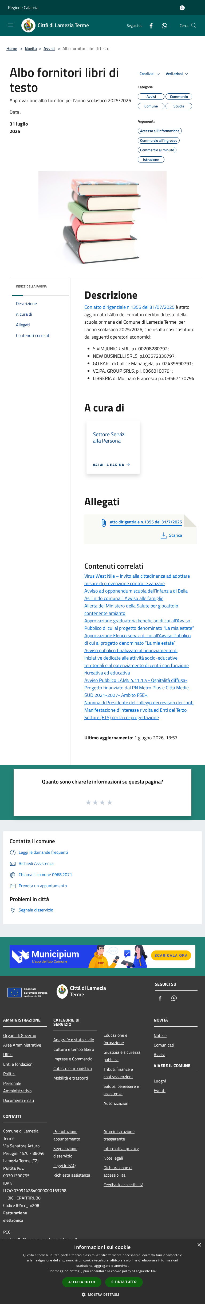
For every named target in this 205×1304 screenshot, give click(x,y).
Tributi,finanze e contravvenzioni (118, 1073)
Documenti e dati (18, 1100)
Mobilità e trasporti (70, 1078)
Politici (9, 1073)
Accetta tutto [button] (81, 1282)
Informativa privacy (121, 1148)
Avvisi (49, 48)
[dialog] (102, 1271)
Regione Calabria (23, 7)
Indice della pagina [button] (31, 286)
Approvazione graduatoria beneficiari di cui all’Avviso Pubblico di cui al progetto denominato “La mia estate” (139, 624)
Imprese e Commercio (72, 1059)
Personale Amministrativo (17, 1087)
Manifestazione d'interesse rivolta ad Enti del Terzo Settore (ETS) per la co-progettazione (135, 713)
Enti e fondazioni (18, 1064)
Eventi (159, 1090)
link (153, 1271)
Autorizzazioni (116, 1103)
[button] (102, 1294)
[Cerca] (194, 25)
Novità (31, 48)
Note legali (113, 1158)
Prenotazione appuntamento (66, 1135)
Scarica (175, 535)
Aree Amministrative (22, 1045)
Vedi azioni (174, 74)
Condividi (147, 74)
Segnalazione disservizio (65, 1152)
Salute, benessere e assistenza (121, 1090)
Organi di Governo (19, 1035)
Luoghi (160, 1081)
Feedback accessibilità (123, 1184)
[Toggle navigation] (10, 25)
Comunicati (164, 1045)
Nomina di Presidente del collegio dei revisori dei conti (139, 702)
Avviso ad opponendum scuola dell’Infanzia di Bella (136, 590)
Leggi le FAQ (64, 1165)
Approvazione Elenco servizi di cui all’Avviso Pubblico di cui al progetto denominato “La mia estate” (137, 639)
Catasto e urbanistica (72, 1068)
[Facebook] (149, 25)
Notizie (160, 1035)
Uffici (8, 1054)
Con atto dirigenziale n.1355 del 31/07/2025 (130, 307)
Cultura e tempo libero (73, 1049)
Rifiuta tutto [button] (124, 1282)
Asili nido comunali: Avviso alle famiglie (123, 598)
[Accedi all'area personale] (182, 8)
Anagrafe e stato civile (73, 1039)
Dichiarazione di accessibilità (118, 1171)
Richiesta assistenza (71, 1175)
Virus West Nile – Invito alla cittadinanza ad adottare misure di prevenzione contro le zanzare (137, 579)
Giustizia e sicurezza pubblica (122, 1056)
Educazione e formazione (115, 1039)
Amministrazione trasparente (119, 1135)
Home (11, 48)
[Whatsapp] (162, 25)
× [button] (199, 1245)
